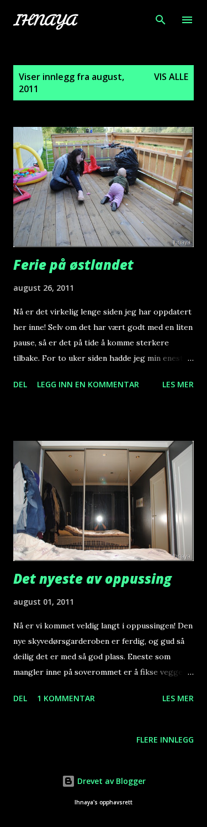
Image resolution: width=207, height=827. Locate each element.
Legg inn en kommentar (88, 384)
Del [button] (20, 384)
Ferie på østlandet (73, 264)
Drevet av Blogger (110, 781)
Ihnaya (44, 19)
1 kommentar (66, 698)
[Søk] (160, 19)
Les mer (178, 384)
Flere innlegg (165, 739)
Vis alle (171, 77)
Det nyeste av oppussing (92, 578)
